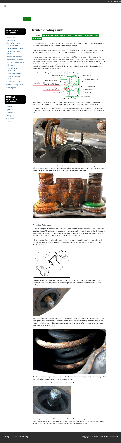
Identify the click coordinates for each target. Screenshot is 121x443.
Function (9, 107)
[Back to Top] (118, 440)
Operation (9, 110)
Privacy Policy (23, 437)
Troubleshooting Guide (14, 85)
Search (27, 19)
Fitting (8, 116)
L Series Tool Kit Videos (14, 60)
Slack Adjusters (47, 9)
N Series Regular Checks (14, 73)
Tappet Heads (60, 35)
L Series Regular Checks (14, 48)
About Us (27, 9)
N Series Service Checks (14, 82)
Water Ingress (11, 88)
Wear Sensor (37, 38)
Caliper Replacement (91, 35)
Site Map (14, 437)
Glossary (6, 437)
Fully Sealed (78, 35)
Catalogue (68, 9)
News (19, 9)
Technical (58, 9)
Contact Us (108, 1)
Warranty (9, 122)
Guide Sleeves (48, 35)
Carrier (69, 35)
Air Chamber (37, 35)
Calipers (36, 9)
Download (117, 1)
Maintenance (10, 119)
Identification (10, 113)
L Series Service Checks (14, 57)
